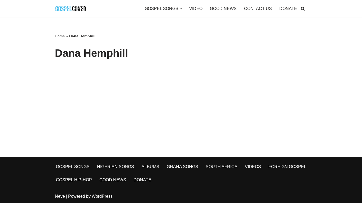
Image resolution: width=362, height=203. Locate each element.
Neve (60, 196)
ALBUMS (150, 166)
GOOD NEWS (223, 8)
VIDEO (195, 8)
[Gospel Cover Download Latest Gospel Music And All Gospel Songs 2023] (71, 8)
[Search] (303, 9)
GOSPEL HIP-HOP (74, 180)
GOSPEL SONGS (73, 166)
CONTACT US (258, 8)
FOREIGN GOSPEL (287, 166)
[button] (181, 9)
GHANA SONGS (182, 166)
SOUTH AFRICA (221, 166)
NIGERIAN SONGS (115, 166)
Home (60, 36)
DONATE (288, 8)
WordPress (102, 196)
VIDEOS (253, 166)
